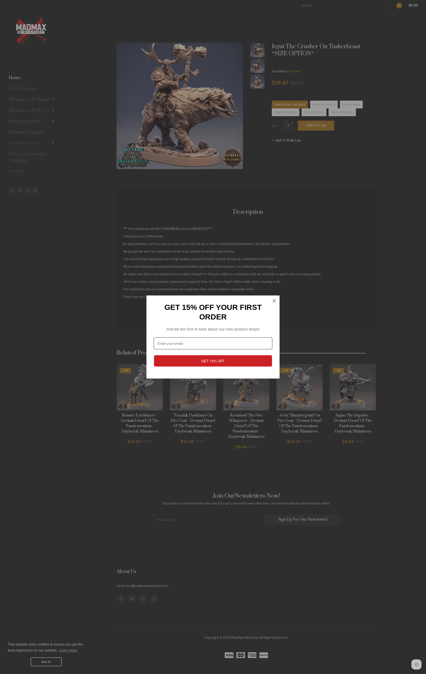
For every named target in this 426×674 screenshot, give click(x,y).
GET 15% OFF (213, 360)
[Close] (274, 300)
